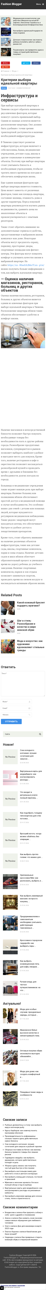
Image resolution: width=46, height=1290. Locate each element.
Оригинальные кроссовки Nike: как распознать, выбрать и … (31, 878)
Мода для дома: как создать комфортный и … (30, 1074)
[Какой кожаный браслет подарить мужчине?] (8, 608)
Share (36, 63)
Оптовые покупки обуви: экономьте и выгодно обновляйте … (31, 1054)
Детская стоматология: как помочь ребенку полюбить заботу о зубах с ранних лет (27, 42)
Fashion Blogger (11, 4)
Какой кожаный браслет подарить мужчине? (31, 604)
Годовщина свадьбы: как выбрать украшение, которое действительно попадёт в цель (20, 1160)
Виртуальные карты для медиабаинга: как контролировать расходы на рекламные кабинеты (23, 1190)
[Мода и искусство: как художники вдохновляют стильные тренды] (8, 646)
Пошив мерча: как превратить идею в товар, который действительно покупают (28, 52)
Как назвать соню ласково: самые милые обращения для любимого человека (24, 1220)
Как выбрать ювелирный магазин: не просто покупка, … (31, 899)
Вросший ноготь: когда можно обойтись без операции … (30, 836)
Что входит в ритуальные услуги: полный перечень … (29, 795)
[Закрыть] (2, 1288)
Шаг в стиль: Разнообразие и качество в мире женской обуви (26, 625)
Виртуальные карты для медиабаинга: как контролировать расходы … (31, 775)
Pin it (6, 63)
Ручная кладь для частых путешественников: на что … (30, 986)
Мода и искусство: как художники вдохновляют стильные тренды (30, 646)
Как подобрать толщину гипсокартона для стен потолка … (31, 816)
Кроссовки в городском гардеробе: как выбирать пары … (31, 943)
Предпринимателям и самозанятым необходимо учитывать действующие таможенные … (31, 922)
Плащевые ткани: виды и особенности (31, 1093)
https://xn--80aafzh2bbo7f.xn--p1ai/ (26, 265)
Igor (18, 609)
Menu (38, 4)
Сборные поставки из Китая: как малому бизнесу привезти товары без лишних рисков (22, 1152)
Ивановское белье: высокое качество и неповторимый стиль (29, 1033)
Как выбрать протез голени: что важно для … (31, 855)
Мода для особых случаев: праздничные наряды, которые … (30, 1012)
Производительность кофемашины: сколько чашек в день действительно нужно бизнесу (21, 1138)
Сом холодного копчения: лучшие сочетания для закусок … (28, 754)
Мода (14, 71)
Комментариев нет (24, 88)
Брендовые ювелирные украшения (10, 1287)
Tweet (27, 63)
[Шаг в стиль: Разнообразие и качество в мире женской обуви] (8, 626)
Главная (6, 71)
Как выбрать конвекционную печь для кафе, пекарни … (29, 964)
